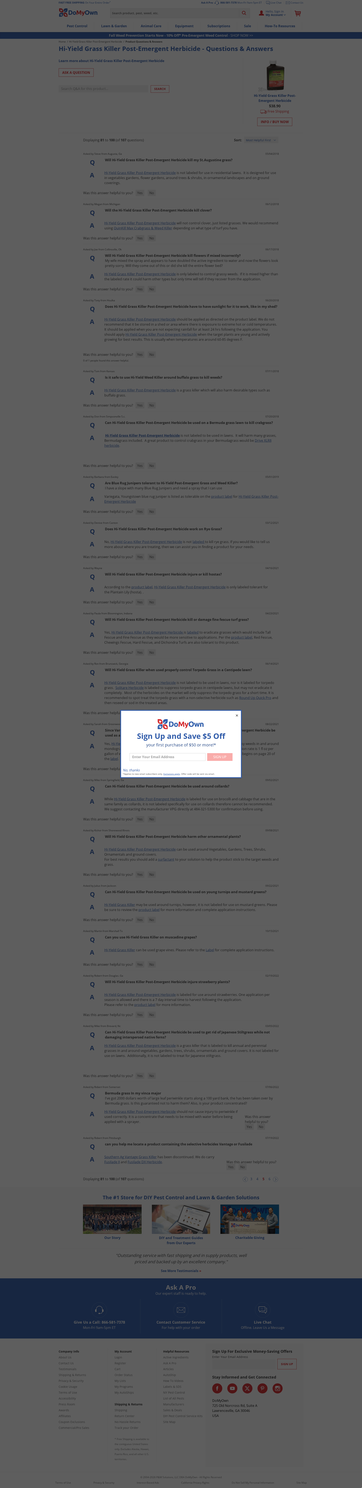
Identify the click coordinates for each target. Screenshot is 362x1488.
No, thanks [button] (131, 770)
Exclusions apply (171, 774)
